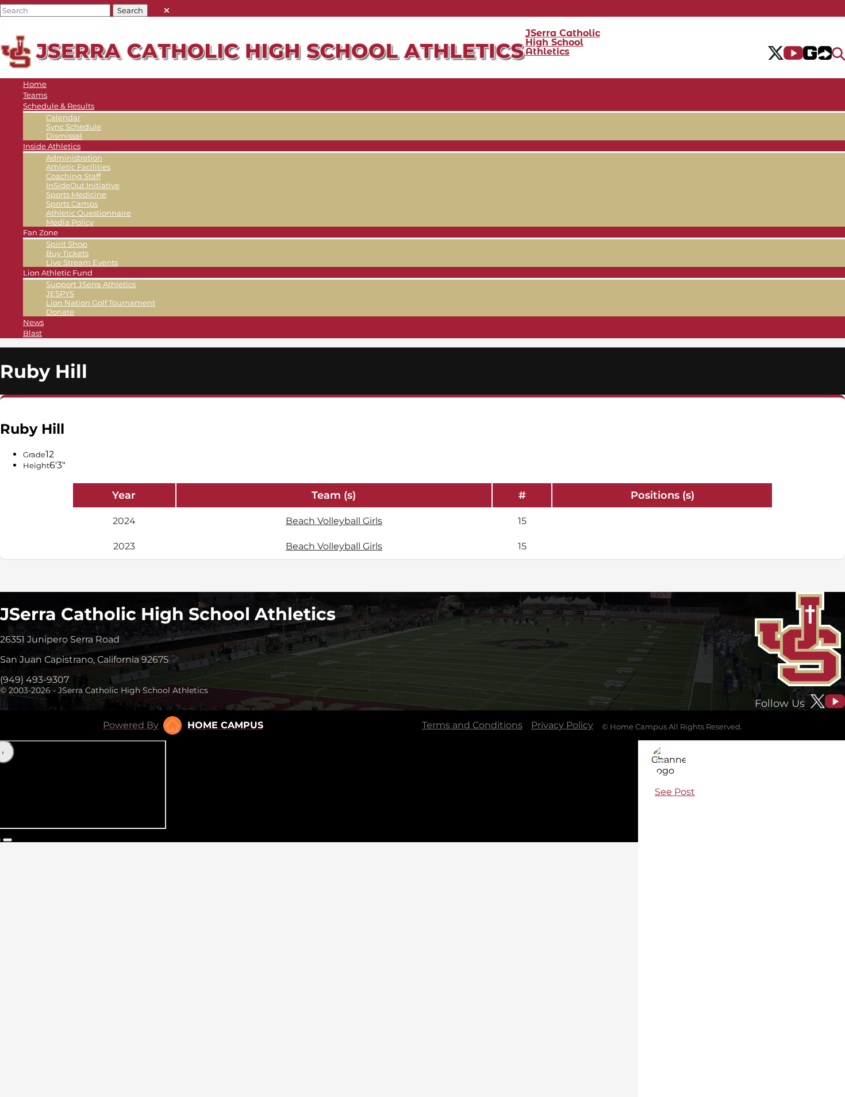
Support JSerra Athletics (91, 284)
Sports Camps (72, 203)
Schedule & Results (58, 105)
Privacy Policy (562, 725)
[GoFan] (817, 54)
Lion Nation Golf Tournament (100, 302)
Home (35, 84)
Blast (32, 333)
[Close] (660, 760)
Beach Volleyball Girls (334, 520)
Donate (60, 311)
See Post (675, 791)
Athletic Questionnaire (88, 212)
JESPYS (60, 293)
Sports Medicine (76, 194)
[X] (775, 54)
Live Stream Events (82, 262)
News (33, 322)
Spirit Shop (66, 244)
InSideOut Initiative (83, 185)
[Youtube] (793, 54)
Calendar (63, 117)
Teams (35, 95)
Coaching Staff (73, 176)
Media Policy (70, 222)
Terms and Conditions (472, 725)
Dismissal (64, 135)
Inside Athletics (51, 146)
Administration (74, 157)
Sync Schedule (73, 126)
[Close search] (166, 8)
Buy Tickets (67, 253)
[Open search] (838, 54)
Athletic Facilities (78, 166)
